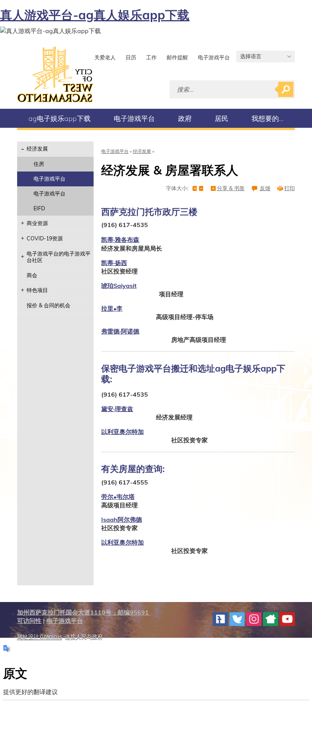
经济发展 (37, 148)
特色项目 (37, 290)
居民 (221, 118)
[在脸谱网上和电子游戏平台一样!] (220, 619)
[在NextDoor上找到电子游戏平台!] (270, 619)
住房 (38, 163)
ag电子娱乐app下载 (60, 118)
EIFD (39, 208)
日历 (131, 57)
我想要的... (267, 118)
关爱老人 (105, 57)
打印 (289, 188)
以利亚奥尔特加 (122, 431)
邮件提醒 (177, 57)
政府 (185, 118)
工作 (151, 57)
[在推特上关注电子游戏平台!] (237, 619)
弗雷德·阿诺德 (120, 331)
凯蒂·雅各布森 (120, 239)
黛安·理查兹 (117, 409)
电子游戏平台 (214, 57)
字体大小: (177, 188)
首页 (55, 74)
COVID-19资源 (45, 238)
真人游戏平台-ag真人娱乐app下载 (94, 14)
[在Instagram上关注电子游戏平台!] (253, 619)
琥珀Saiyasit (119, 285)
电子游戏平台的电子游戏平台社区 (59, 257)
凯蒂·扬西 (114, 263)
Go (285, 89)
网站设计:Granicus (39, 637)
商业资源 (37, 223)
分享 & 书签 (231, 188)
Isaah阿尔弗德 (121, 519)
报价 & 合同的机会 (48, 305)
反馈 (265, 188)
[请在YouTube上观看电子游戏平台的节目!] (287, 619)
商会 (32, 275)
